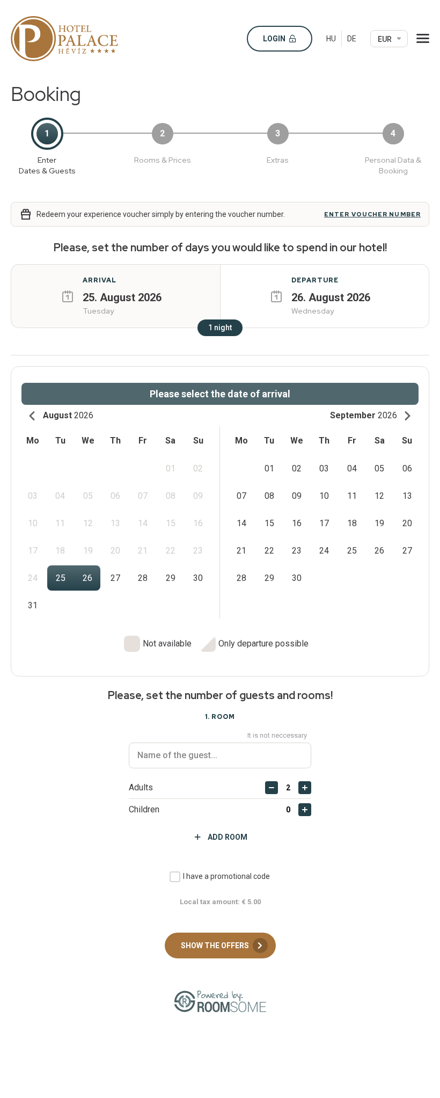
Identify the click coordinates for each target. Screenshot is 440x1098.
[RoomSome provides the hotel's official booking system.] (220, 1001)
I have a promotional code (226, 876)
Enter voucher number (372, 214)
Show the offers (216, 945)
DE (351, 38)
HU (331, 38)
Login (275, 38)
